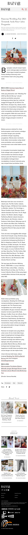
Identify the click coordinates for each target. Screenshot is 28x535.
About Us (2, 495)
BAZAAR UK (21, 420)
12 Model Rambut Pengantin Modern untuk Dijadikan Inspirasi (20, 474)
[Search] (23, 9)
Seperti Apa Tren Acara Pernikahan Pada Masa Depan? (20, 417)
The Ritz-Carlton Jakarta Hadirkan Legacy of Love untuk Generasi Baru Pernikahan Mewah (20, 451)
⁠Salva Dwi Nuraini (21, 478)
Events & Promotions (18, 493)
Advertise (16, 497)
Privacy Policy (3, 493)
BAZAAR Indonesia (11, 34)
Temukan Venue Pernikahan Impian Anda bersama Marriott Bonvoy (7, 474)
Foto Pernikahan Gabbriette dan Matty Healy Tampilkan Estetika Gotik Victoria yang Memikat (7, 452)
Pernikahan (7, 383)
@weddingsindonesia (7, 360)
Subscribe (2, 497)
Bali (14, 383)
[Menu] (26, 9)
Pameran (20, 383)
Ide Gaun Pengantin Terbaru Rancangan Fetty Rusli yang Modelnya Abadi (6, 417)
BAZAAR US (8, 457)
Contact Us (16, 495)
